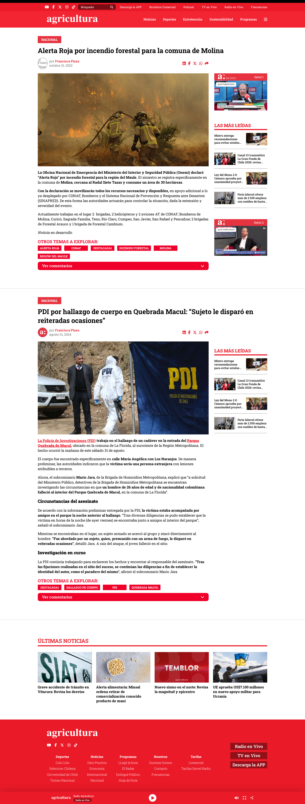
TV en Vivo (209, 7)
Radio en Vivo (234, 7)
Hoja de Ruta (128, 780)
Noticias (149, 19)
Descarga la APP (131, 7)
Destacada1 (102, 248)
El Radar (128, 768)
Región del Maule (54, 256)
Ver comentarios (57, 265)
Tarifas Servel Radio (196, 768)
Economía (96, 768)
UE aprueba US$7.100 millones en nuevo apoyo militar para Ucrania (238, 691)
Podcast (188, 7)
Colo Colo (62, 763)
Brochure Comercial (162, 7)
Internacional (97, 774)
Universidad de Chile (62, 774)
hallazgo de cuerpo (82, 587)
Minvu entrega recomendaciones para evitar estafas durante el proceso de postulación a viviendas (228, 139)
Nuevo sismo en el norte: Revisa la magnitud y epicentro (181, 689)
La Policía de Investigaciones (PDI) (67, 440)
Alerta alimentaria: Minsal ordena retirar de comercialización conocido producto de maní (118, 694)
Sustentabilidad (221, 19)
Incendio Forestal (134, 248)
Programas (248, 19)
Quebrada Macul (144, 587)
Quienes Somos (160, 763)
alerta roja (49, 248)
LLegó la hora (128, 763)
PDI (114, 587)
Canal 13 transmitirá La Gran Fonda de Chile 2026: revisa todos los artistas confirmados (251, 158)
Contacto (160, 768)
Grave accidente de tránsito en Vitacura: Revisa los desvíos (63, 689)
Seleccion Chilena (62, 768)
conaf (76, 248)
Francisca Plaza (67, 61)
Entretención (192, 19)
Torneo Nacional (62, 780)
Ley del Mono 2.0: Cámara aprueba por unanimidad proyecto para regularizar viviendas (228, 178)
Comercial (196, 763)
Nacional (49, 39)
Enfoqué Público (128, 774)
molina (165, 248)
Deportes (169, 19)
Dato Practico (97, 763)
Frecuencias (259, 7)
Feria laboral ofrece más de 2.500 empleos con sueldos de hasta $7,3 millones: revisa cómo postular (252, 198)
